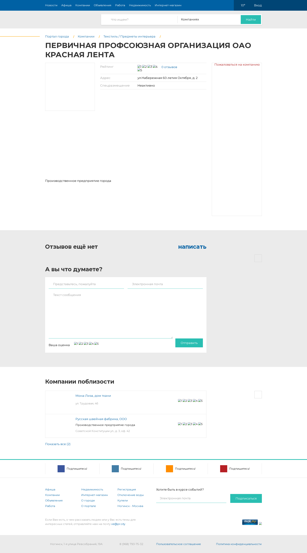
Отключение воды (130, 495)
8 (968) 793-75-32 (131, 544)
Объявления (102, 5)
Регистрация (126, 489)
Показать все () (58, 444)
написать (192, 246)
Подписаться (246, 498)
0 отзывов (169, 67)
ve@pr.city (118, 524)
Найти (251, 19)
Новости (51, 5)
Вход (258, 5)
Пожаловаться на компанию (237, 64)
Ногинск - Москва (130, 506)
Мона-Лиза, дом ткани (93, 395)
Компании (82, 5)
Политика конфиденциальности (239, 544)
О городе (88, 500)
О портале (88, 506)
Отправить (189, 343)
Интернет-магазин (168, 5)
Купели (122, 500)
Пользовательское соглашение (178, 544)
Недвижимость (140, 5)
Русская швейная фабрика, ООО (101, 419)
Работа (120, 5)
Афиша (66, 5)
